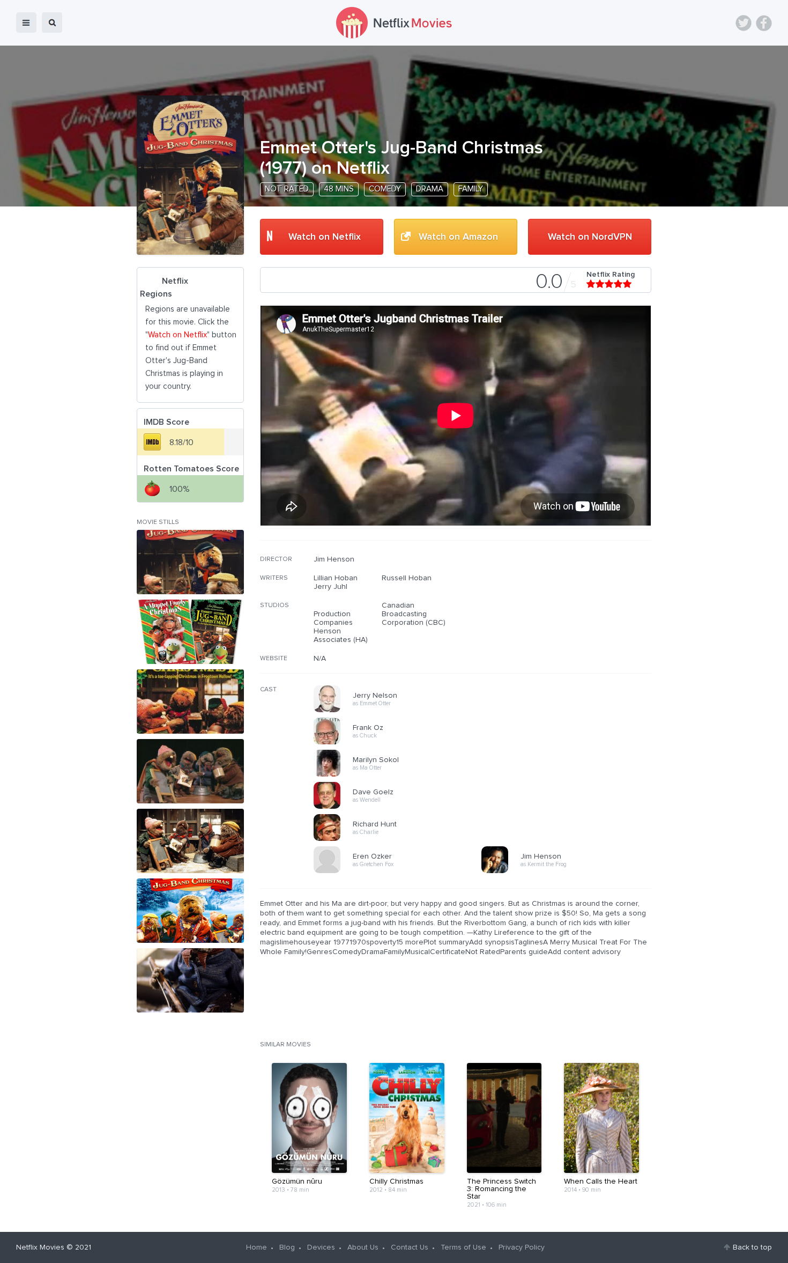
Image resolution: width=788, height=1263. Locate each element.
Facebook (764, 23)
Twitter (743, 23)
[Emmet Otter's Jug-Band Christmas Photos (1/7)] (190, 562)
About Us (362, 1247)
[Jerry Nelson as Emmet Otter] (401, 710)
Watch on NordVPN (590, 237)
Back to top (752, 1247)
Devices (321, 1247)
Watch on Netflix (324, 237)
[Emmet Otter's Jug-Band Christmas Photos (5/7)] (190, 841)
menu (26, 22)
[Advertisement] (570, 624)
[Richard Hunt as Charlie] (401, 839)
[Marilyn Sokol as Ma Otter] (401, 775)
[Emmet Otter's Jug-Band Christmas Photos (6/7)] (190, 910)
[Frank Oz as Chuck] (401, 743)
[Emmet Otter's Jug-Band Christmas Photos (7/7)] (190, 980)
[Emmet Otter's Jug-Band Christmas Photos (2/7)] (190, 632)
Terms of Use (463, 1247)
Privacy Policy (522, 1247)
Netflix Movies (40, 1247)
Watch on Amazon (458, 237)
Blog (287, 1247)
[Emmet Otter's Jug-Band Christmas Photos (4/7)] (190, 771)
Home (256, 1247)
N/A (320, 658)
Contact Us (409, 1247)
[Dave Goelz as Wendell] (401, 807)
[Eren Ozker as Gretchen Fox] (401, 871)
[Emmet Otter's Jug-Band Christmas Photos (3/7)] (190, 701)
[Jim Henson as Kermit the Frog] (569, 871)
